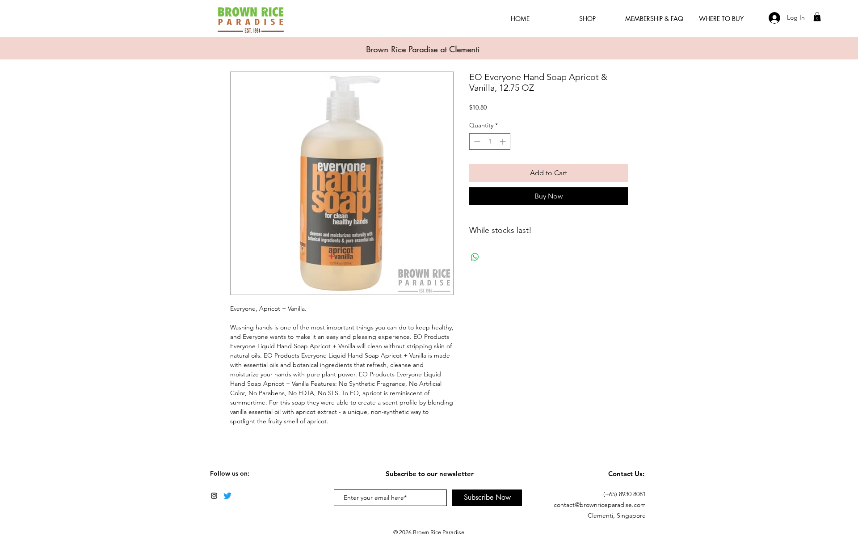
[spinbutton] (490, 141)
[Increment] (503, 141)
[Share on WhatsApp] (475, 257)
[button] (817, 16)
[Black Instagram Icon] (214, 496)
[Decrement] (476, 141)
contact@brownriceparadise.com (600, 505)
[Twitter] (227, 496)
